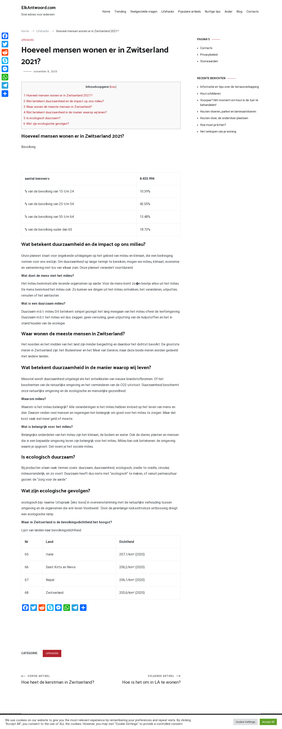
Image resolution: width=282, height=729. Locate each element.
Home (106, 11)
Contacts (252, 11)
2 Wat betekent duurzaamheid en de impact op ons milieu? (64, 101)
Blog (239, 11)
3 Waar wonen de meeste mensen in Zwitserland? (58, 107)
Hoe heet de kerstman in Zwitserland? (57, 680)
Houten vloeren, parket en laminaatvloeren (228, 111)
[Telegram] (5, 85)
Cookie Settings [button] (245, 721)
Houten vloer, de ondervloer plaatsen (224, 118)
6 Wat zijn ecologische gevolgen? (46, 124)
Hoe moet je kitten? (213, 125)
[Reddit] (5, 52)
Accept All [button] (268, 721)
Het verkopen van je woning (218, 131)
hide (113, 86)
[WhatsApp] (5, 77)
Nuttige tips (212, 11)
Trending (120, 11)
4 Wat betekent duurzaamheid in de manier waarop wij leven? (65, 112)
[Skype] (5, 60)
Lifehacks (167, 11)
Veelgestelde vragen (143, 11)
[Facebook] (5, 36)
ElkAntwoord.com (38, 7)
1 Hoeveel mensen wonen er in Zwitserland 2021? (58, 95)
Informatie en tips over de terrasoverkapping (229, 86)
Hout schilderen (210, 93)
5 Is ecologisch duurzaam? (42, 118)
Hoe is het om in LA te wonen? (151, 680)
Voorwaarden (209, 61)
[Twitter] (5, 44)
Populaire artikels (189, 11)
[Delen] (5, 93)
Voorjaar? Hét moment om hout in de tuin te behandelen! (229, 102)
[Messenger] (5, 69)
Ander (228, 11)
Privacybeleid (209, 54)
